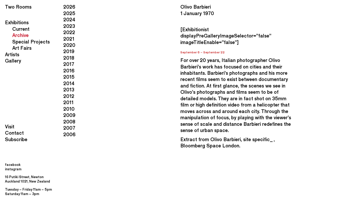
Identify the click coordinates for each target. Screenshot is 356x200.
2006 (69, 135)
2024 (69, 20)
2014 (69, 83)
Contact (14, 133)
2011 (68, 102)
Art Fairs (22, 48)
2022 (69, 32)
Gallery (13, 61)
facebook (13, 164)
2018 (68, 58)
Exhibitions (17, 23)
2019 (68, 51)
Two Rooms (18, 7)
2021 (68, 39)
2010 (69, 109)
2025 (69, 13)
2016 (69, 71)
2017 (68, 64)
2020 (69, 45)
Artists (12, 55)
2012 (68, 96)
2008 (69, 122)
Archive (20, 35)
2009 (69, 115)
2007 (69, 128)
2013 (68, 90)
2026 (69, 7)
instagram (13, 169)
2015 (69, 77)
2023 (69, 26)
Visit (9, 127)
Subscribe (16, 139)
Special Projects (31, 42)
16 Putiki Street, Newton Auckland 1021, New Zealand (27, 179)
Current (20, 29)
